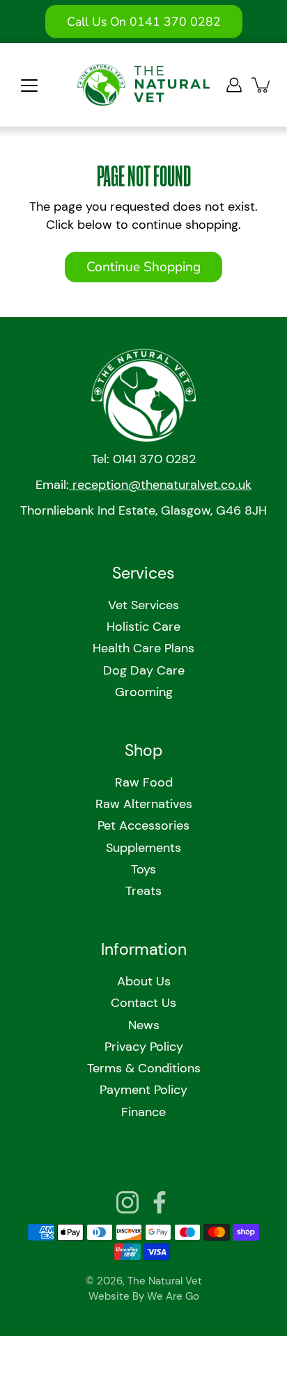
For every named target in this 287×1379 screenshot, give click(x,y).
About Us (144, 981)
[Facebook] (159, 1202)
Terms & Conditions (144, 1068)
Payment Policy (143, 1089)
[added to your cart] (262, 85)
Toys (143, 869)
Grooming (144, 692)
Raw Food (144, 782)
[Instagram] (127, 1202)
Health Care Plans (143, 648)
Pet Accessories (143, 825)
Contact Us (143, 1002)
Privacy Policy (143, 1046)
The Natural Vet (164, 1281)
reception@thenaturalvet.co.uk (160, 484)
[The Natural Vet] (143, 85)
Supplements (143, 847)
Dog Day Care (144, 670)
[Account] (234, 85)
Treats (143, 890)
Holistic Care (143, 626)
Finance (143, 1112)
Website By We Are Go (143, 1296)
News (144, 1025)
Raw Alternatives (143, 804)
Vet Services (143, 605)
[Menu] (29, 85)
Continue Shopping (143, 267)
